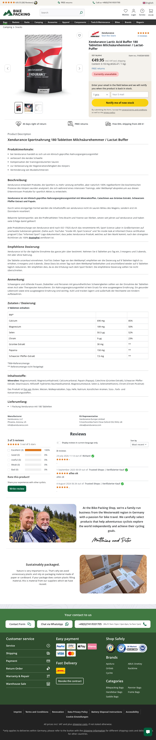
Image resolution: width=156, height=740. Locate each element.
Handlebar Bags (114, 692)
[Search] (81, 12)
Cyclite (109, 672)
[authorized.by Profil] (132, 647)
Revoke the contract (70, 681)
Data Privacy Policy (78, 711)
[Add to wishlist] (79, 35)
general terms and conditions (134, 109)
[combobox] (59, 12)
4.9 (24, 2)
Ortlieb (109, 668)
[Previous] (8, 68)
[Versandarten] (61, 670)
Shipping (11, 653)
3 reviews (142, 35)
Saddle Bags (112, 696)
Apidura (110, 663)
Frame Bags (134, 692)
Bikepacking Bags (115, 687)
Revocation (58, 711)
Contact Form (17, 624)
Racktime (132, 668)
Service (10, 645)
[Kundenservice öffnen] (148, 732)
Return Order (14, 668)
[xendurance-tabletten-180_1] (43, 64)
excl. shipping (119, 60)
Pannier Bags (134, 687)
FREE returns (66, 2)
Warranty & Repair (17, 676)
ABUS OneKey (135, 663)
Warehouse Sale (16, 683)
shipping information (94, 730)
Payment (11, 661)
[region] (44, 74)
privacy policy (109, 112)
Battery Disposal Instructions (106, 711)
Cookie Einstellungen (77, 716)
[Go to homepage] (21, 13)
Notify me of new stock (120, 102)
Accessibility (132, 711)
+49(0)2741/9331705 (110, 624)
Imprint (18, 711)
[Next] (79, 68)
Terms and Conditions (36, 711)
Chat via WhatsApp (52, 624)
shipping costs (80, 724)
